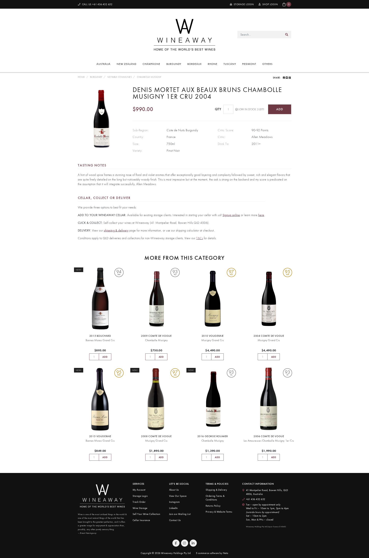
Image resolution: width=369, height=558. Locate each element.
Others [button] (267, 64)
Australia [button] (103, 64)
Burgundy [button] (173, 64)
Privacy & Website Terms (219, 511)
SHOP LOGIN (270, 4)
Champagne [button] (151, 64)
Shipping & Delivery (216, 489)
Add (279, 109)
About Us (174, 489)
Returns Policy (213, 505)
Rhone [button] (212, 64)
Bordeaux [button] (194, 64)
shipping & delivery (116, 230)
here (261, 215)
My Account (139, 489)
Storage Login (243, 4)
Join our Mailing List (180, 514)
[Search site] (286, 34)
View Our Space (178, 496)
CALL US (96, 4)
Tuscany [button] (230, 64)
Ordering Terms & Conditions (215, 497)
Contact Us (175, 520)
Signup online (231, 215)
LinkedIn (173, 508)
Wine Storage (140, 508)
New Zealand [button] (126, 64)
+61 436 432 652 (255, 499)
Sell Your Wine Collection (146, 514)
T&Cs (199, 238)
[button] (287, 4)
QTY (218, 109)
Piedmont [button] (249, 64)
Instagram (174, 502)
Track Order (139, 502)
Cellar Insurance (141, 520)
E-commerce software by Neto (212, 553)
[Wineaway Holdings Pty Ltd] (184, 34)
